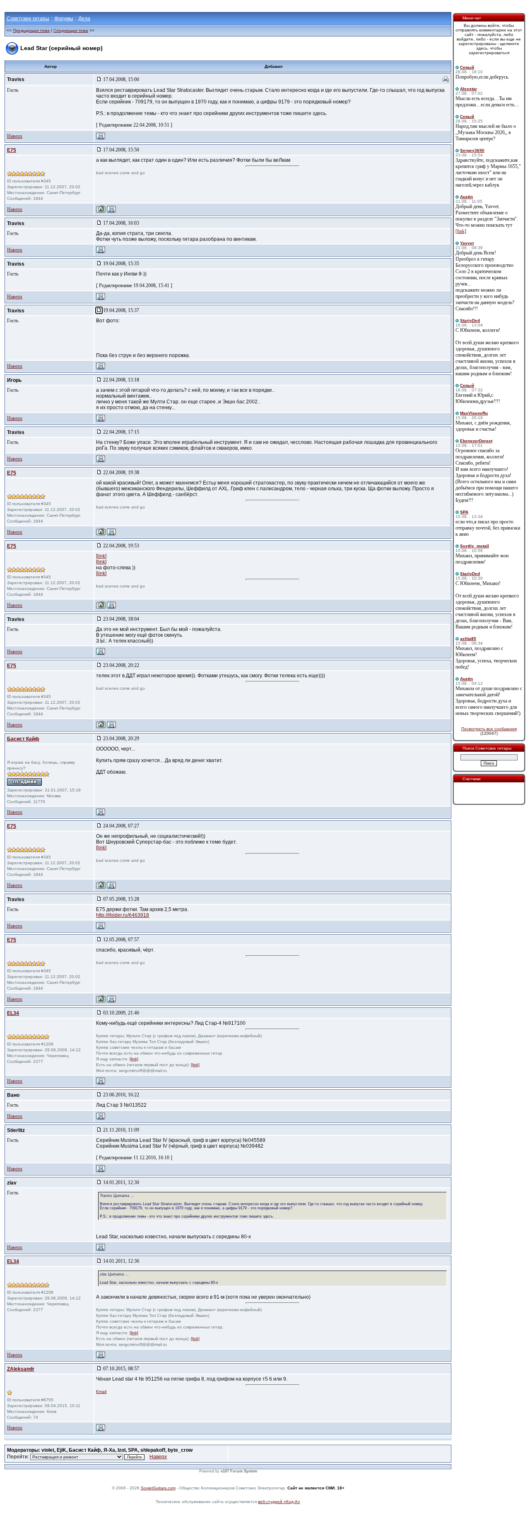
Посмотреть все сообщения (489, 729)
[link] (101, 556)
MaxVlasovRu (474, 413)
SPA (464, 512)
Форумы (63, 19)
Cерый (467, 67)
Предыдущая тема (31, 30)
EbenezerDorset (476, 441)
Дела (84, 19)
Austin (466, 196)
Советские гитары (28, 19)
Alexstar (468, 88)
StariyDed (470, 320)
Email (101, 1391)
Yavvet (467, 243)
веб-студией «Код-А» (279, 1501)
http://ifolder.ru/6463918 (122, 915)
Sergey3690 (472, 150)
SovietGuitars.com (158, 1488)
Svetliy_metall (474, 546)
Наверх (14, 136)
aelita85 (468, 638)
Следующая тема (70, 30)
